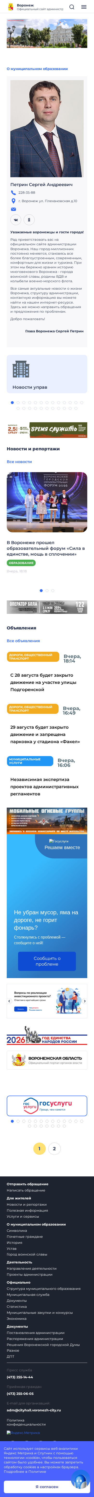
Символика (17, 1230)
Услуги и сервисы (23, 1216)
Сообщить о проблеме (47, 961)
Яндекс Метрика (18, 1453)
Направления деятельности (32, 1268)
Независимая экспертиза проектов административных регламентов (44, 787)
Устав (12, 1248)
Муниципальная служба (28, 1294)
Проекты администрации (30, 1274)
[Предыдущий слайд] (9, 1001)
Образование (21, 563)
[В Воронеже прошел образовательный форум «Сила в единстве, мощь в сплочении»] (47, 502)
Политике (37, 1471)
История (14, 1242)
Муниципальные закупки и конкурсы (40, 1312)
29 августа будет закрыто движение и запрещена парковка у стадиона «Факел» (45, 734)
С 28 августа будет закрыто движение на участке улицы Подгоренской (43, 682)
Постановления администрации (36, 1333)
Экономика (17, 1318)
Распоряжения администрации (35, 1339)
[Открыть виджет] (80, 1479)
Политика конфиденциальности (26, 1422)
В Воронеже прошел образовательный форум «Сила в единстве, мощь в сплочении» (46, 548)
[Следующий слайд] (85, 1001)
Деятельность (19, 1262)
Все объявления (23, 641)
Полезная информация (27, 1210)
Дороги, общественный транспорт (30, 656)
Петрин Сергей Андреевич (41, 184)
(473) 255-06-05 (20, 1394)
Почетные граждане (25, 1236)
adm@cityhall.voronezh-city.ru (34, 1410)
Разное (13, 1350)
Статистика (17, 1306)
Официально (18, 1282)
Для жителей (19, 1198)
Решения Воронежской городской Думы (43, 1345)
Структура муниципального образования (44, 1288)
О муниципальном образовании (37, 69)
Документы (17, 1300)
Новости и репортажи (27, 1204)
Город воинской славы (27, 1254)
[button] (12, 402)
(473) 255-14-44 (20, 1377)
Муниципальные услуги (24, 761)
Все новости (19, 461)
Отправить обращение (27, 1184)
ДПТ (10, 1356)
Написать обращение (26, 1190)
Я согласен (47, 1487)
